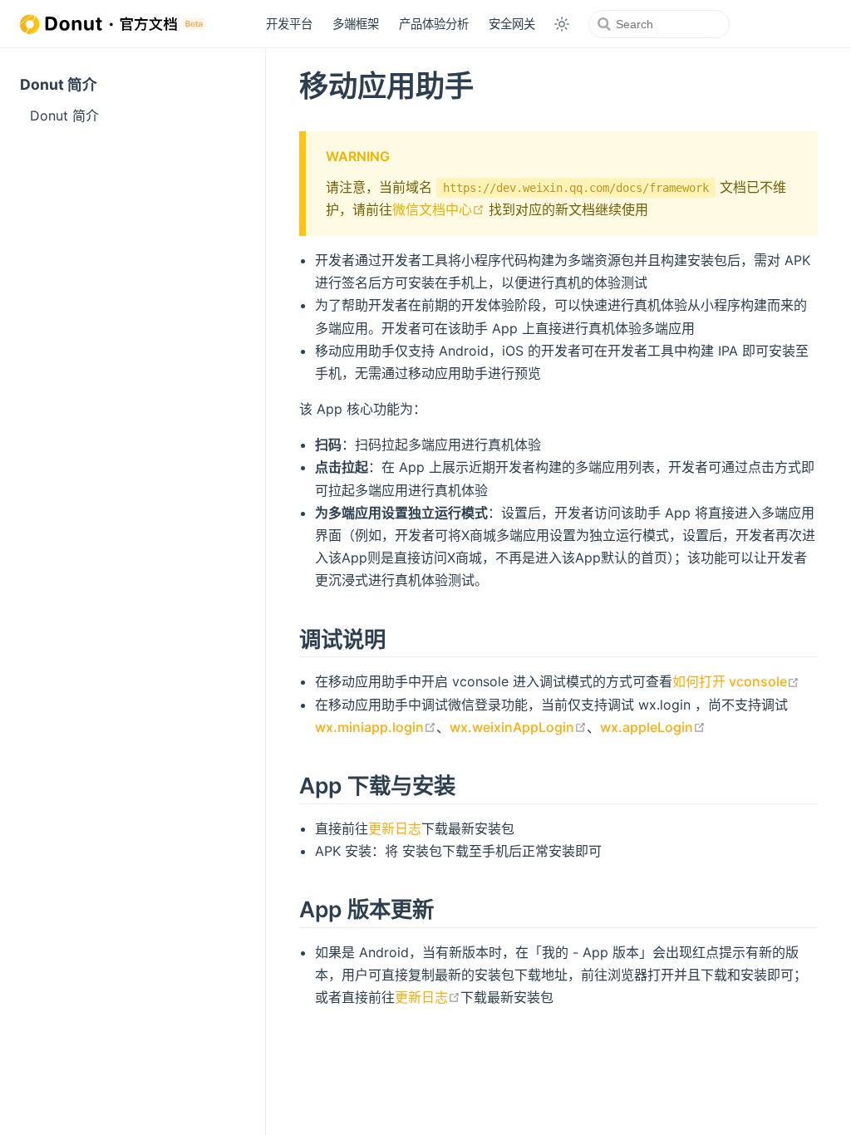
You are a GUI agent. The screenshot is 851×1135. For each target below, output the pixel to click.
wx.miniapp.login (375, 727)
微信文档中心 (438, 209)
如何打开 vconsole (735, 681)
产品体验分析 (434, 24)
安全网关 (512, 24)
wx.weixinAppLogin (518, 727)
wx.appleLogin (653, 727)
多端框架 (355, 24)
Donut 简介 (58, 84)
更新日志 (394, 828)
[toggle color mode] (561, 24)
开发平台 (289, 24)
